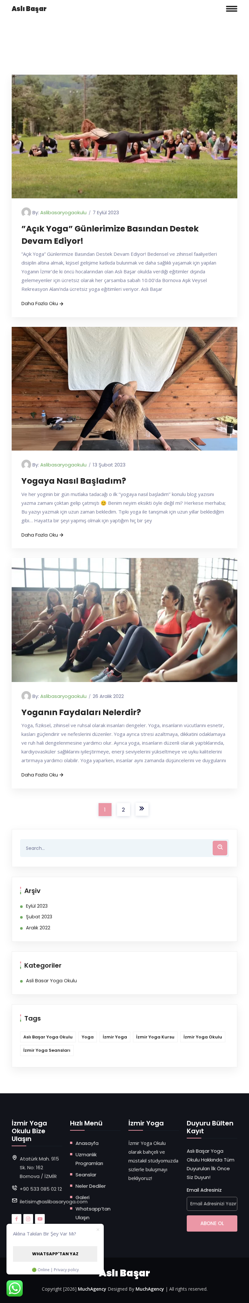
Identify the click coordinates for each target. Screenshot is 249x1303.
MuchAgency (92, 1289)
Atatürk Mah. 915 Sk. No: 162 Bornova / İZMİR (39, 1167)
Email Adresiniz (204, 1189)
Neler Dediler (91, 1186)
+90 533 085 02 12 (41, 1188)
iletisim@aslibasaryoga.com (54, 1201)
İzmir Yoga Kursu (155, 1037)
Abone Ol (212, 1223)
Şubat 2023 (39, 916)
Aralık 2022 (38, 928)
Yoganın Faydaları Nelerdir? (81, 712)
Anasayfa (87, 1143)
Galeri (82, 1197)
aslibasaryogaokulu (63, 212)
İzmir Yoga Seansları (46, 1050)
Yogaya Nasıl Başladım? (73, 481)
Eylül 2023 (37, 906)
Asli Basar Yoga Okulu (51, 980)
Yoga (88, 1037)
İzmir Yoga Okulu (203, 1037)
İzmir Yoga (115, 1037)
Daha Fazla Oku (39, 303)
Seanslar (86, 1174)
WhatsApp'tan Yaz (55, 1254)
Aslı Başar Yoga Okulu (48, 1037)
